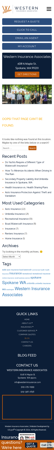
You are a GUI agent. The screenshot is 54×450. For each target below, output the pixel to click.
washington (10, 289)
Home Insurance (13, 238)
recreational (27, 273)
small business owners (22, 278)
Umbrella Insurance (15, 213)
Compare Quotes (27, 334)
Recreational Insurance (17, 218)
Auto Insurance (13, 208)
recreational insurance (41, 273)
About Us (26, 323)
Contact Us (27, 342)
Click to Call (27, 29)
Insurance (10, 228)
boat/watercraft (25, 269)
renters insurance (8, 278)
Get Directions (27, 74)
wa (4, 289)
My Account (27, 46)
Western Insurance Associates (26, 291)
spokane (36, 277)
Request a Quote (27, 21)
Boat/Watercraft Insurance (19, 223)
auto (4, 269)
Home (27, 319)
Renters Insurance (14, 233)
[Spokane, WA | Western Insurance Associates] (20, 8)
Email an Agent (27, 38)
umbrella (31, 283)
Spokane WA (14, 282)
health (42, 270)
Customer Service (26, 331)
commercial (36, 270)
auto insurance (13, 269)
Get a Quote (31, 445)
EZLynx (11, 430)
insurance (15, 273)
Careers (27, 346)
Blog (27, 338)
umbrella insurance (43, 283)
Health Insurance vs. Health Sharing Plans (26, 187)
